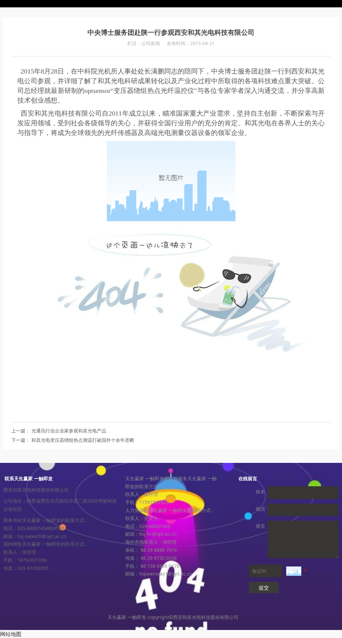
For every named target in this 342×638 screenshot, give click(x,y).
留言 (260, 526)
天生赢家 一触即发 (171, 3)
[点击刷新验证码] (293, 571)
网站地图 (10, 634)
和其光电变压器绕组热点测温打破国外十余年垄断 (82, 440)
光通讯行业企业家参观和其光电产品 (68, 430)
